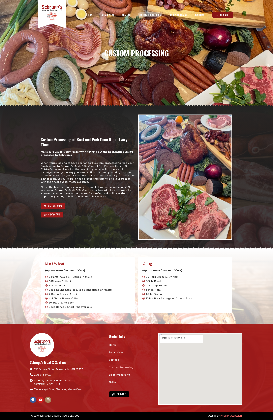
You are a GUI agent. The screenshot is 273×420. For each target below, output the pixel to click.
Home (91, 15)
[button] (222, 15)
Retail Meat (108, 15)
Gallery (199, 15)
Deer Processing (178, 15)
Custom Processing (150, 15)
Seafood (126, 15)
